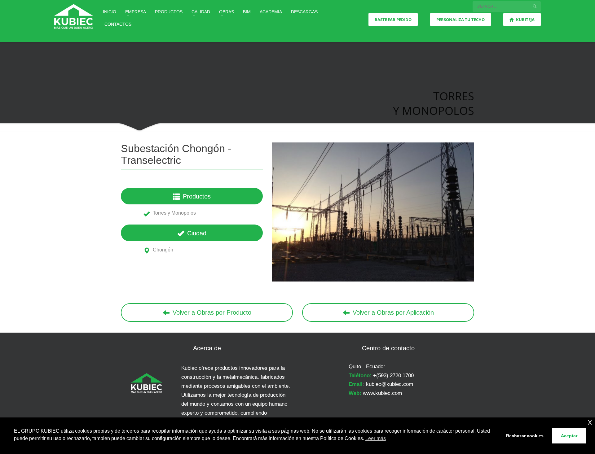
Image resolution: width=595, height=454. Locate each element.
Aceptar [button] (569, 435)
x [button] (590, 422)
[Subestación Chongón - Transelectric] (373, 212)
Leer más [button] (375, 438)
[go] (534, 6)
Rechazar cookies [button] (525, 435)
